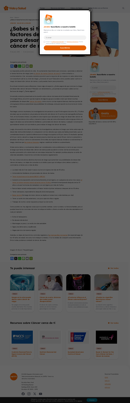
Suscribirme (65, 48)
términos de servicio (72, 41)
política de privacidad (58, 41)
